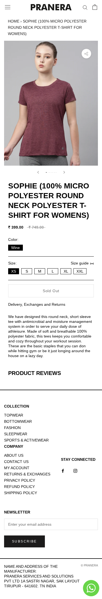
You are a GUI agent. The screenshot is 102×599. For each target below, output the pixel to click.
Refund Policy (19, 486)
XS (13, 271)
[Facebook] (63, 470)
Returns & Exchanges (27, 474)
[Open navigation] (7, 7)
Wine (15, 247)
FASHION (12, 427)
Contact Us (16, 461)
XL (66, 271)
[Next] (64, 172)
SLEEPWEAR (15, 434)
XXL (80, 271)
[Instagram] (75, 470)
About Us (13, 455)
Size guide (80, 263)
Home (13, 21)
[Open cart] (94, 7)
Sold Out (51, 291)
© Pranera (89, 565)
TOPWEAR (13, 415)
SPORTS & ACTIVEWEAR (26, 440)
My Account (16, 468)
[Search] (85, 7)
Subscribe (24, 541)
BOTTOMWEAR (18, 421)
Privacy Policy (19, 480)
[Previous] (38, 172)
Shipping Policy (20, 493)
